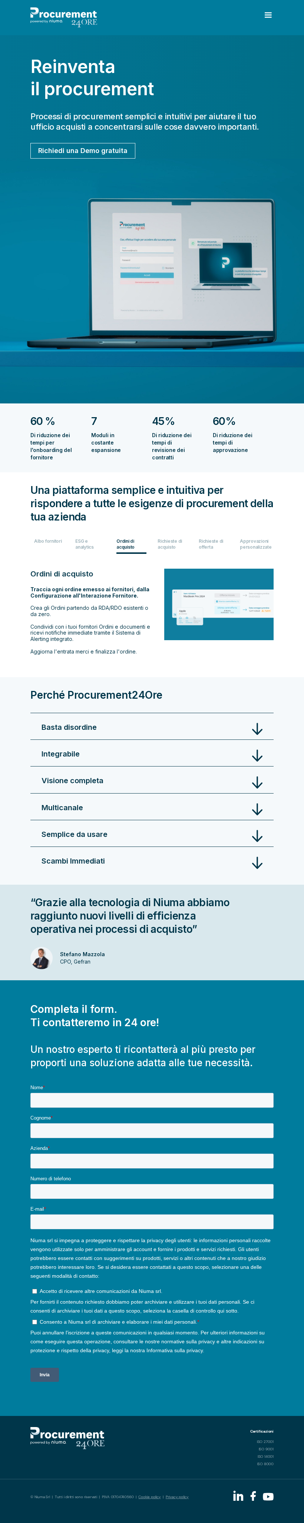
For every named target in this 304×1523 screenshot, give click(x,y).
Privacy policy (177, 1496)
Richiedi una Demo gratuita (83, 150)
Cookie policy (149, 1496)
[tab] (49, 546)
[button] (234, 18)
